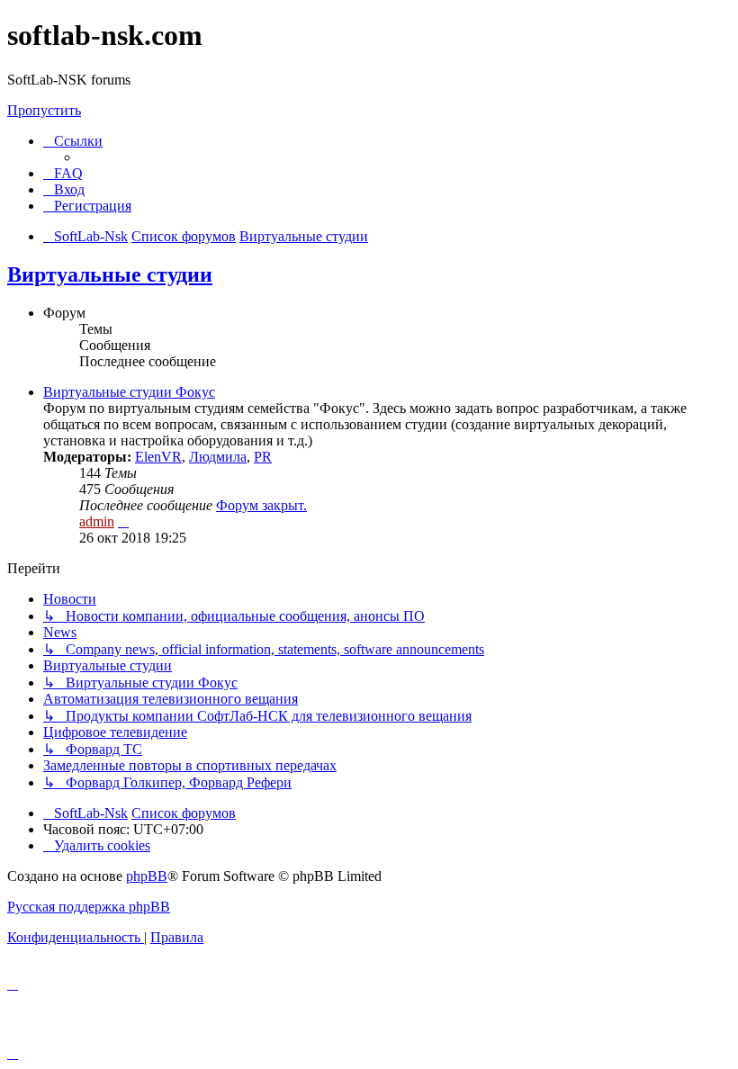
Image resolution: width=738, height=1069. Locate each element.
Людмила (218, 456)
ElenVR (158, 456)
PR (263, 456)
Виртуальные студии (109, 274)
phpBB (146, 876)
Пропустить (44, 110)
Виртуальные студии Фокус (129, 392)
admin (96, 521)
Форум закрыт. (261, 505)
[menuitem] (63, 173)
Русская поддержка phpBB (88, 906)
